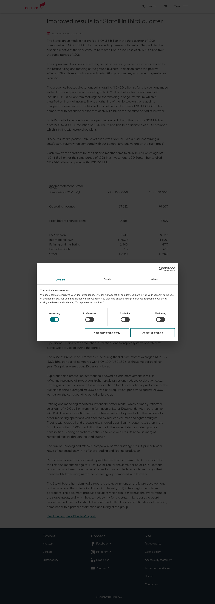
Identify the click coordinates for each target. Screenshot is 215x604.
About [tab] (154, 279)
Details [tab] (107, 279)
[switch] (89, 319)
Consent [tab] (60, 279)
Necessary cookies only (107, 332)
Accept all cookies (152, 332)
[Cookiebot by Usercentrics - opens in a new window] (161, 269)
